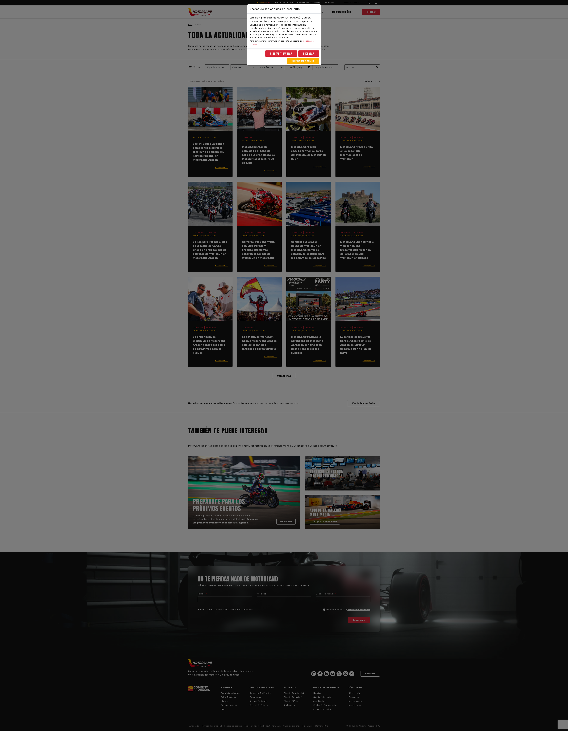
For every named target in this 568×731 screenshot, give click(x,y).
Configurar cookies (303, 60)
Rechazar (308, 53)
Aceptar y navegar (281, 53)
